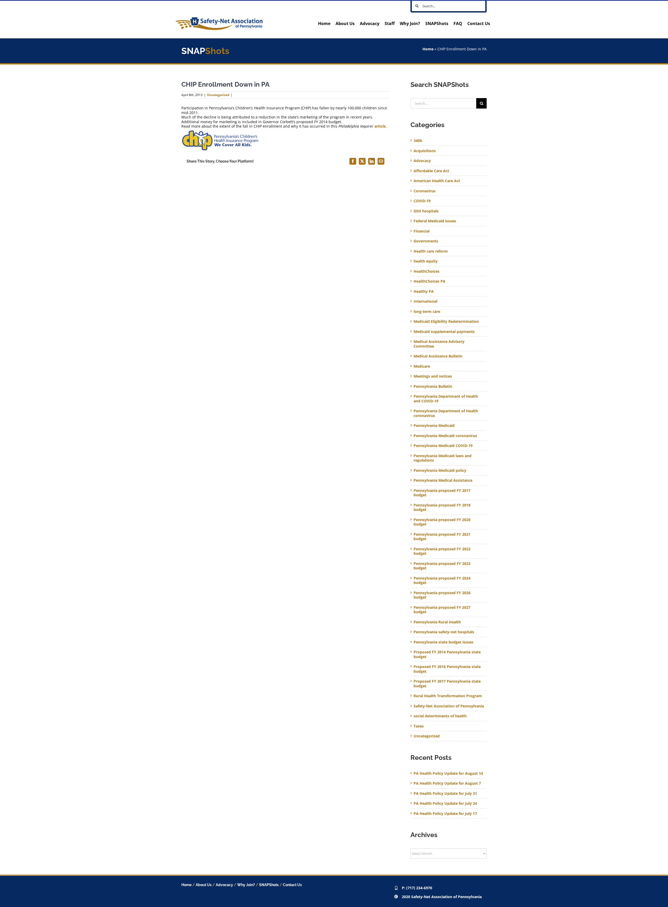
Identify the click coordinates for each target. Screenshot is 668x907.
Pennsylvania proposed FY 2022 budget (442, 551)
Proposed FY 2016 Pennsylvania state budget (447, 668)
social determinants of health (440, 716)
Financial (422, 231)
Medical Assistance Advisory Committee (439, 343)
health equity (426, 261)
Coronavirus (425, 191)
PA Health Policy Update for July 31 (445, 793)
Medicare (422, 366)
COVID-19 (422, 201)
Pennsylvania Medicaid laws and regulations (443, 458)
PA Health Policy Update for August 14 (448, 773)
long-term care (427, 311)
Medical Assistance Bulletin (438, 356)
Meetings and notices (433, 376)
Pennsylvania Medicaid (434, 425)
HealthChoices (426, 271)
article (380, 126)
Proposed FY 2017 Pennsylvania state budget (447, 683)
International (425, 301)
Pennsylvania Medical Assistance (443, 480)
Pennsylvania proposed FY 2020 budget (442, 522)
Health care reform (431, 251)
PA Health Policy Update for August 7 (447, 783)
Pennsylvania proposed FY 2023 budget (442, 565)
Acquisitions (425, 150)
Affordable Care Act (431, 171)
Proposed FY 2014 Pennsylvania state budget (447, 654)
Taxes (419, 726)
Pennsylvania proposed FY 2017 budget (442, 492)
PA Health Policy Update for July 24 (445, 803)
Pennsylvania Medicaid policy (440, 470)
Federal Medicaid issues (435, 221)
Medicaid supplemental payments (444, 331)
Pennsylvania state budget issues (443, 642)
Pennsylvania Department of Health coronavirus (446, 413)
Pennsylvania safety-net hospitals (444, 632)
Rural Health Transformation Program (448, 696)
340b (418, 140)
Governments (426, 241)
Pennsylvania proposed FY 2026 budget (442, 595)
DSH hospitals (426, 211)
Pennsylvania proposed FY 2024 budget (442, 580)
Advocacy (422, 160)
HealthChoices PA (429, 281)
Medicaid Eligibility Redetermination (447, 321)
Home (427, 48)
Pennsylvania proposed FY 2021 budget (442, 536)
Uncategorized (218, 95)
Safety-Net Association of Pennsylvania (449, 706)
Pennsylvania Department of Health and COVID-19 (446, 398)
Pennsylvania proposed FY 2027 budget (442, 609)
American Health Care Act (437, 180)
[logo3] (219, 18)
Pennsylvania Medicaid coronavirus (445, 435)
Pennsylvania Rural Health (437, 622)
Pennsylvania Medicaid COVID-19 (443, 445)
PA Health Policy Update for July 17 (445, 813)
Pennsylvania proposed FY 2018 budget (442, 507)
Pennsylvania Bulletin (433, 386)
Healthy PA (424, 291)
